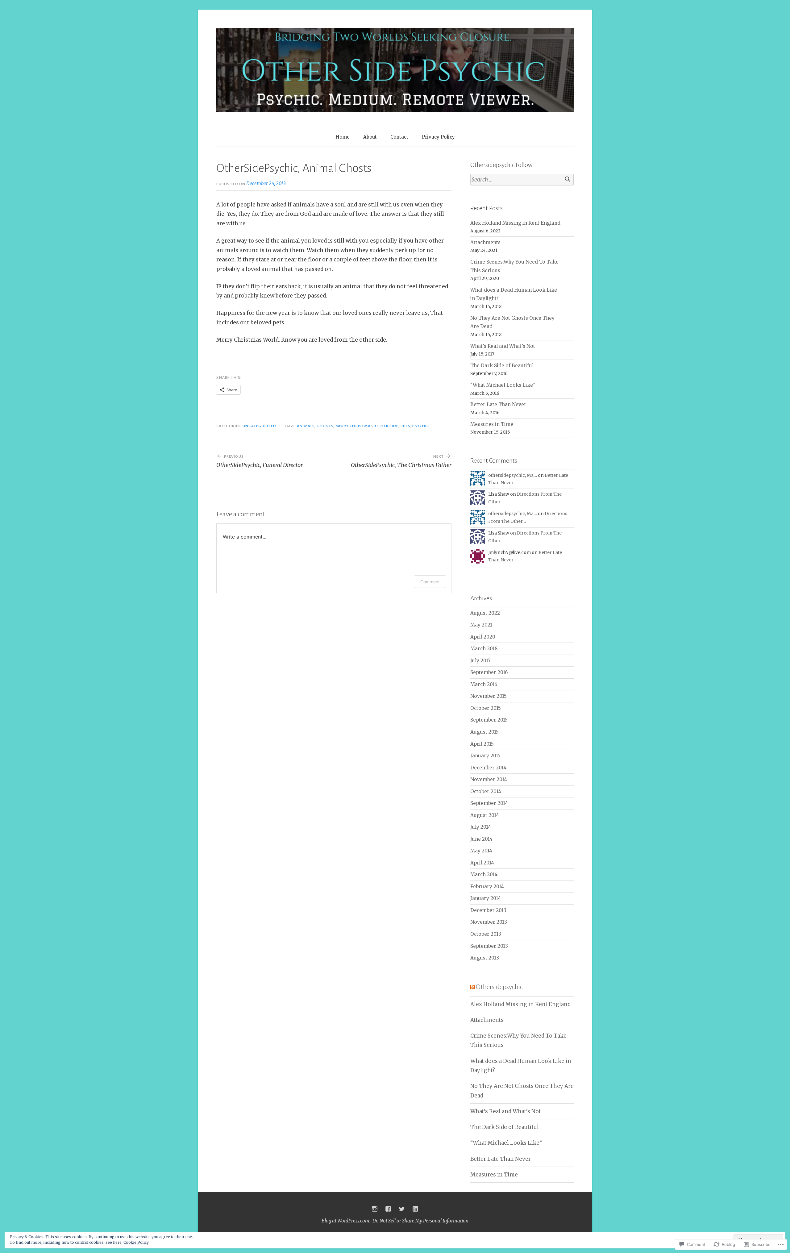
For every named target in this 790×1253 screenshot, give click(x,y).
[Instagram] (374, 1209)
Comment (430, 581)
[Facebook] (388, 1209)
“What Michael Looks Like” (502, 385)
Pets (405, 426)
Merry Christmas (354, 426)
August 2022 (485, 613)
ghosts (325, 426)
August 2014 (484, 815)
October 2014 (485, 791)
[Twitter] (401, 1209)
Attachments (485, 242)
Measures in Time (491, 424)
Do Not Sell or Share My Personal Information (420, 1221)
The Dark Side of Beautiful (502, 365)
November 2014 (488, 779)
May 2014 (481, 851)
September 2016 (489, 672)
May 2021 (481, 625)
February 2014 (487, 886)
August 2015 (484, 732)
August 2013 (484, 958)
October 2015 (485, 708)
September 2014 (489, 803)
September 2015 (489, 720)
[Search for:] (522, 180)
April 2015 (482, 744)
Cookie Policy (136, 1242)
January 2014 (485, 898)
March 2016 (483, 684)
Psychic (420, 426)
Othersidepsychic (499, 987)
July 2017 (480, 661)
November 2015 (488, 696)
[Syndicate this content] (472, 987)
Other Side (386, 426)
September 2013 (489, 946)
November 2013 (488, 922)
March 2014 (483, 874)
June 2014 (481, 839)
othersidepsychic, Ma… (512, 475)
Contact (399, 137)
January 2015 (485, 756)
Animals (306, 426)
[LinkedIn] (415, 1209)
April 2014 (482, 863)
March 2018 (484, 648)
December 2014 (488, 768)
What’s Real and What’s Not (502, 346)
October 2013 (485, 934)
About (370, 137)
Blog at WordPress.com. (346, 1221)
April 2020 (482, 637)
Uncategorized (259, 426)
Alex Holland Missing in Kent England (515, 223)
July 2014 (480, 827)
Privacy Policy (438, 137)
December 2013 (488, 910)
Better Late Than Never (498, 404)
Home (342, 137)
